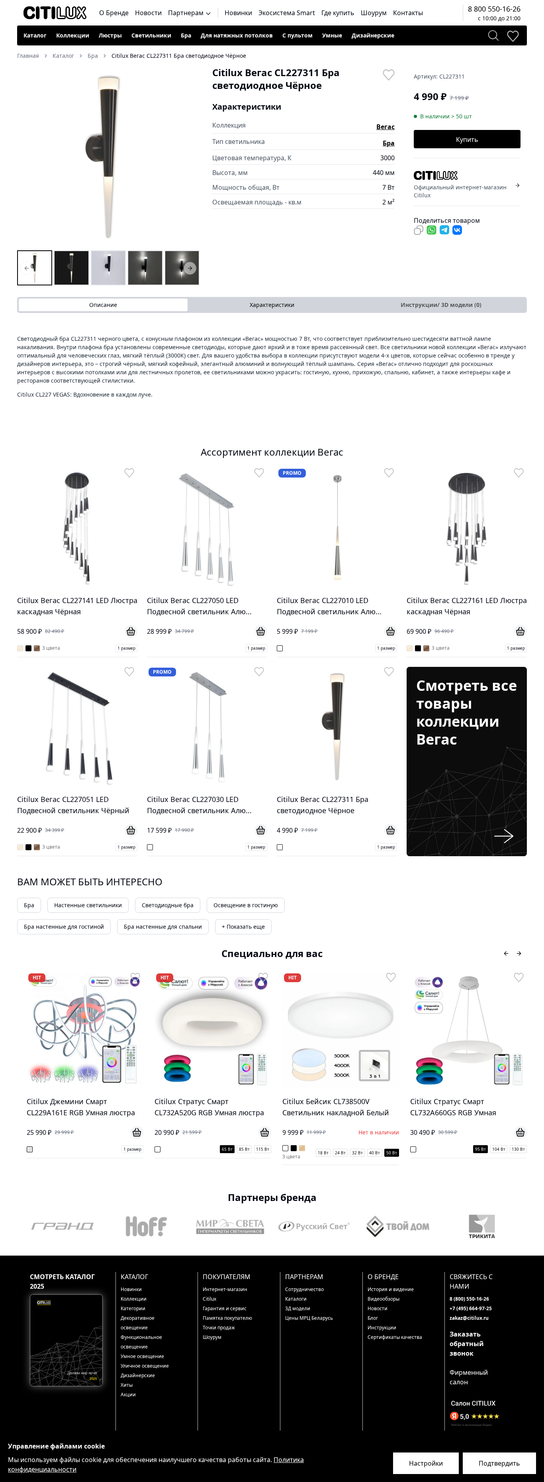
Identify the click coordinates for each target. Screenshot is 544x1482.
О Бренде (114, 12)
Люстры (110, 35)
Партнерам (186, 12)
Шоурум (374, 12)
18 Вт (200, 1153)
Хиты (127, 1385)
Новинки (238, 12)
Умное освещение (142, 1356)
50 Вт (269, 1153)
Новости (148, 12)
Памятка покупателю (227, 1318)
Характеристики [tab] (272, 305)
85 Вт (121, 1149)
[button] (108, 157)
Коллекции (72, 35)
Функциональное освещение (141, 1342)
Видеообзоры (383, 1298)
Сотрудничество (304, 1289)
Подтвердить (499, 1463)
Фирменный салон (469, 1377)
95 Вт (357, 1149)
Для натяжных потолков (237, 35)
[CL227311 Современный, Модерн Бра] (108, 267)
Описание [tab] (103, 305)
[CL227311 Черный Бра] (71, 267)
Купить (467, 139)
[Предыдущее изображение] (28, 157)
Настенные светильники (88, 905)
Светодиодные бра (168, 905)
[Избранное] (513, 35)
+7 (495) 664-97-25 (471, 1308)
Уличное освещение (145, 1365)
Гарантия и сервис (225, 1308)
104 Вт (376, 1149)
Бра (186, 35)
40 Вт (252, 1153)
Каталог (35, 35)
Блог (373, 1318)
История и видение (391, 1289)
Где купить (337, 12)
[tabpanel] (272, 366)
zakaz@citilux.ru (469, 1318)
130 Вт (395, 1149)
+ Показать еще (243, 926)
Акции (128, 1394)
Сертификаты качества (395, 1337)
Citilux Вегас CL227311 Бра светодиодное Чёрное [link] (179, 55)
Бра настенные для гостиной (64, 926)
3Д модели (297, 1308)
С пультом (297, 35)
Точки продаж (219, 1327)
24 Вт (217, 1153)
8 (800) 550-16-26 (469, 1298)
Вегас (385, 126)
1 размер (126, 648)
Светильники (151, 35)
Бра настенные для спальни (163, 926)
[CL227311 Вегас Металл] (182, 267)
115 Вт (140, 1149)
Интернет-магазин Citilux (225, 1294)
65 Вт (104, 1149)
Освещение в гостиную (245, 905)
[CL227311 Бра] (34, 267)
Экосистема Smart (286, 12)
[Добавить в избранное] (388, 74)
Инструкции (382, 1327)
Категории (133, 1308)
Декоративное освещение (138, 1323)
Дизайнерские (373, 35)
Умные (332, 35)
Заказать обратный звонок (467, 1344)
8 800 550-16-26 (494, 9)
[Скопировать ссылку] (418, 230)
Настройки (426, 1463)
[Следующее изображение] (188, 157)
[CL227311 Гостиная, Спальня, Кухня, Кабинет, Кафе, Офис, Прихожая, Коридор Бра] (144, 267)
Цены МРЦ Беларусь (309, 1318)
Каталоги (296, 1298)
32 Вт (234, 1153)
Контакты (408, 12)
